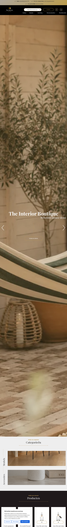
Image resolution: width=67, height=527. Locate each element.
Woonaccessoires (51, 12)
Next (63, 225)
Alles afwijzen (16, 521)
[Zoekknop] (40, 9)
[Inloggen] (56, 9)
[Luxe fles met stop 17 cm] (42, 516)
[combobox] (31, 9)
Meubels (31, 12)
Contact (48, 9)
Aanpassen (7, 521)
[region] (17, 516)
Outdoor (24, 12)
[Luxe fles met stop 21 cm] (58, 516)
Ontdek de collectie (33, 238)
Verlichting (39, 12)
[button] (42, 522)
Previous (2, 225)
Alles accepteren (25, 521)
